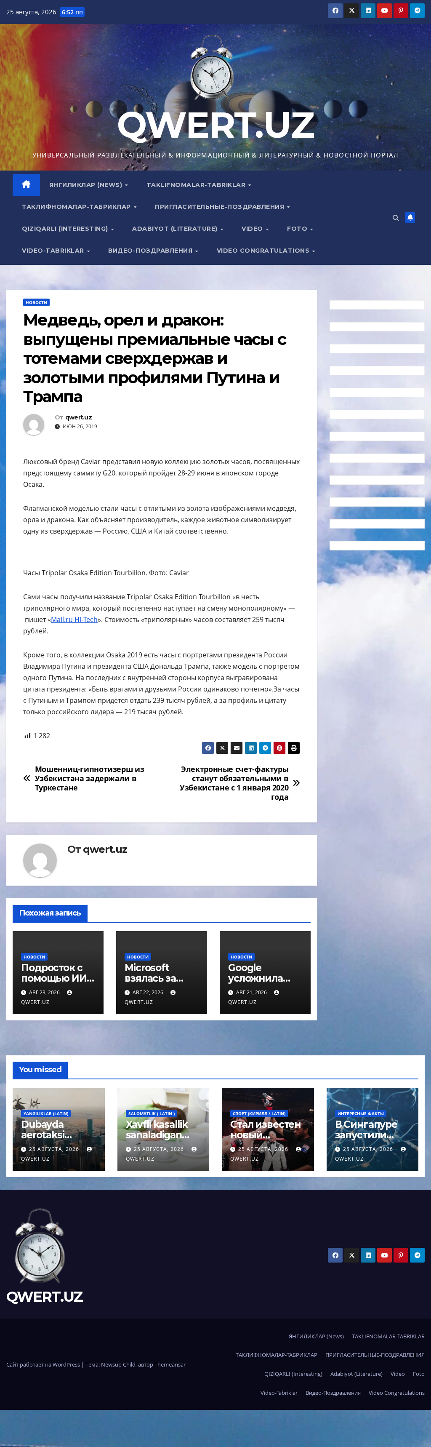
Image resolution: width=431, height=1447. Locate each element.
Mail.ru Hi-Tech (74, 619)
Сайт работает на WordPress (43, 1364)
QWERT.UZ (215, 125)
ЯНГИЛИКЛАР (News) (86, 185)
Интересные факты (361, 1113)
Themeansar (170, 1364)
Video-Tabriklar (54, 250)
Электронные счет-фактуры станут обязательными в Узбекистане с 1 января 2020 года (234, 783)
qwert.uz (78, 417)
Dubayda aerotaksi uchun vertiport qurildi (58, 1140)
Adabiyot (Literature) (175, 228)
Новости (36, 302)
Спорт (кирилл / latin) (259, 1113)
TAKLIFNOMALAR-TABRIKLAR (196, 185)
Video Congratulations (264, 250)
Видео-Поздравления (151, 250)
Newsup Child (118, 1364)
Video (253, 228)
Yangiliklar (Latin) (46, 1113)
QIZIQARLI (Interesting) (66, 228)
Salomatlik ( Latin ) (151, 1113)
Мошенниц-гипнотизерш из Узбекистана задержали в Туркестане (89, 779)
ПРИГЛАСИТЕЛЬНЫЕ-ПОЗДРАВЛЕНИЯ (220, 207)
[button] (396, 218)
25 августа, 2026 (55, 1149)
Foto (298, 228)
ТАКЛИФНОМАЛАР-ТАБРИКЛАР (77, 207)
